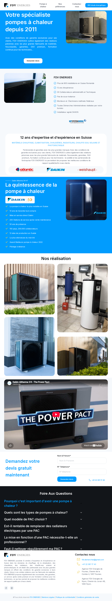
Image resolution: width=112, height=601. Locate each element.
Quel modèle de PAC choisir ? (25, 519)
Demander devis (33, 61)
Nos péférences (60, 5)
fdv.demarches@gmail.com (93, 560)
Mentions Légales (48, 597)
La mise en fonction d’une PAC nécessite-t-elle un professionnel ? (41, 540)
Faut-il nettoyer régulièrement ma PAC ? (33, 549)
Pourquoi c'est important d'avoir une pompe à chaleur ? (38, 503)
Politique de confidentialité (65, 597)
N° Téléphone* (63, 467)
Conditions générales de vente (88, 597)
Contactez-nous (77, 5)
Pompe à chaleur (43, 5)
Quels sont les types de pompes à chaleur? (36, 512)
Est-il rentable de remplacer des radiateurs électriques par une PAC (35, 528)
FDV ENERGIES (35, 597)
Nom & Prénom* (64, 456)
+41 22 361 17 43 (98, 480)
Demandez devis (66, 479)
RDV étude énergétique (97, 5)
